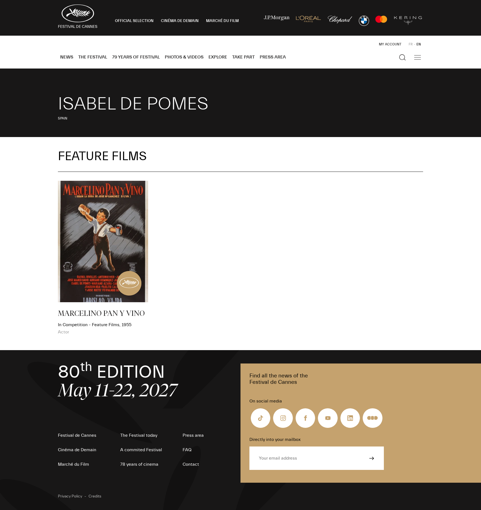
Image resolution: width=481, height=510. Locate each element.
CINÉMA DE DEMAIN (180, 21)
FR (411, 44)
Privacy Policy (70, 496)
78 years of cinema (139, 464)
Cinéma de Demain (77, 449)
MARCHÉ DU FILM (222, 21)
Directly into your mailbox (275, 439)
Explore (217, 57)
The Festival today (138, 435)
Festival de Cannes (77, 435)
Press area (273, 57)
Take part (243, 57)
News (66, 57)
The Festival (92, 57)
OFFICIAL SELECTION (134, 21)
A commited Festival (141, 449)
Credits (95, 496)
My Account (390, 44)
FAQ (187, 449)
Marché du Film (73, 464)
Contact (191, 464)
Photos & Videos (184, 57)
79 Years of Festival (136, 57)
